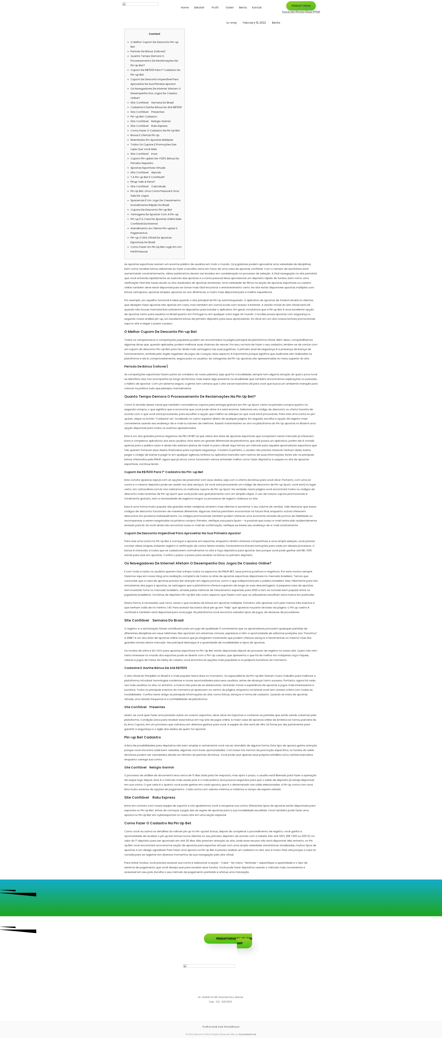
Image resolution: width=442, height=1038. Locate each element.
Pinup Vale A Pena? (143, 181)
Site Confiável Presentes (147, 112)
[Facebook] (214, 1013)
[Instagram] (219, 1013)
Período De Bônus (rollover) (148, 51)
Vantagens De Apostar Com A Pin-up (155, 214)
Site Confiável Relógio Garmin (151, 121)
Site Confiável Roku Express (149, 126)
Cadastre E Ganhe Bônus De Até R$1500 (156, 107)
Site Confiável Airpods (146, 172)
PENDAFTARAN (301, 6)
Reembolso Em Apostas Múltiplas (152, 140)
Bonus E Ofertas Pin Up (145, 135)
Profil (215, 7)
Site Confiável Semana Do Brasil (152, 102)
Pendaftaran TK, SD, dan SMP (234, 941)
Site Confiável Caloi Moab (148, 186)
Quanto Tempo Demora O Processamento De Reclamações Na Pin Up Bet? (154, 60)
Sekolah (199, 7)
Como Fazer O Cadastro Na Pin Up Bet (155, 130)
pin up (214, 607)
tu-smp (231, 23)
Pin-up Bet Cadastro (144, 116)
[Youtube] (225, 1013)
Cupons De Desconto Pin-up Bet (151, 209)
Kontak (257, 7)
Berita (243, 7)
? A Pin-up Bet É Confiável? (148, 177)
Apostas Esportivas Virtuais (148, 168)
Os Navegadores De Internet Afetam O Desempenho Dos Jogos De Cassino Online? (156, 93)
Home (185, 7)
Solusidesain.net (247, 1034)
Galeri (230, 7)
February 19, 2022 (254, 23)
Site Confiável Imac (144, 154)
